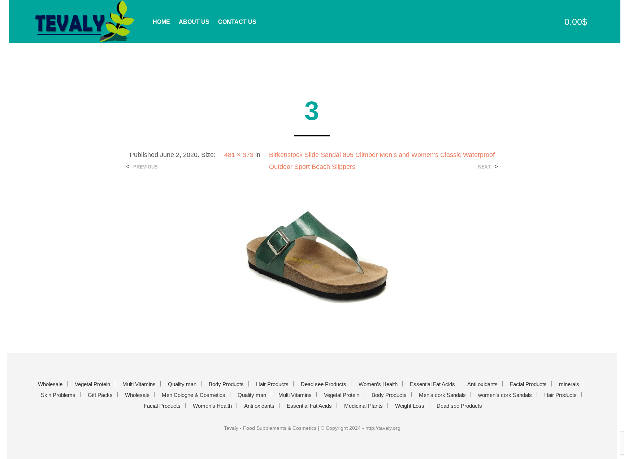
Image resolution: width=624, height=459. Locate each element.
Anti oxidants (482, 384)
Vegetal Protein (92, 384)
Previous (145, 167)
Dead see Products (323, 384)
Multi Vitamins (139, 384)
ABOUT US (194, 22)
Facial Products (528, 384)
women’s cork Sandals (505, 395)
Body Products (226, 384)
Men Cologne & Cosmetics (193, 395)
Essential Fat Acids (432, 384)
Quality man (182, 384)
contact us (237, 22)
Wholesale (50, 384)
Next (484, 167)
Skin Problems (58, 395)
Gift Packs (100, 395)
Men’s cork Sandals (442, 395)
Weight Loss (409, 406)
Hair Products (272, 384)
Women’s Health (378, 384)
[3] (312, 257)
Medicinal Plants (363, 406)
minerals (569, 384)
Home (161, 22)
